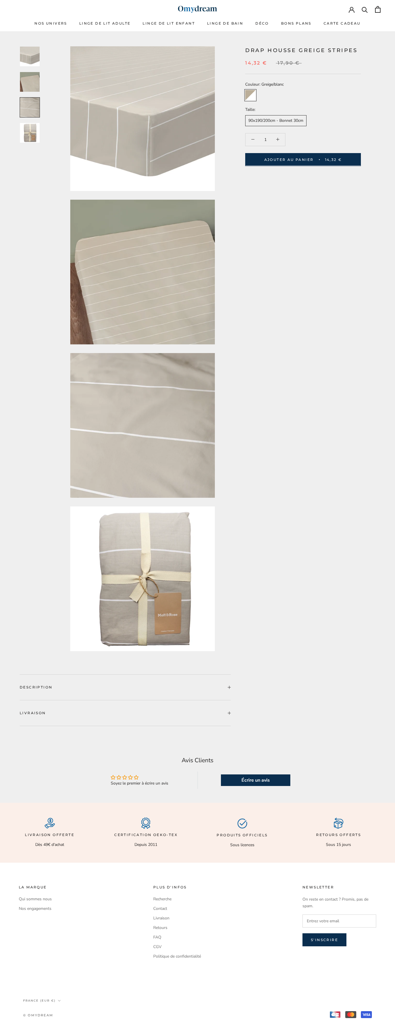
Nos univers (50, 23)
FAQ (157, 937)
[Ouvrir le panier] (378, 9)
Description (36, 687)
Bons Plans (296, 23)
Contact (160, 908)
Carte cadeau (342, 23)
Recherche (162, 899)
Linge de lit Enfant (169, 23)
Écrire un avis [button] (255, 780)
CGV (157, 946)
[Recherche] (365, 9)
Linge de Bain (225, 23)
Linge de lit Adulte (105, 23)
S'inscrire (324, 940)
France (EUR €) (39, 1000)
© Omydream (38, 1015)
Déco (262, 23)
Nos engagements (35, 908)
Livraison (33, 713)
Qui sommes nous (35, 899)
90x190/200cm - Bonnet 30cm (275, 120)
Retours (160, 927)
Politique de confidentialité (177, 956)
